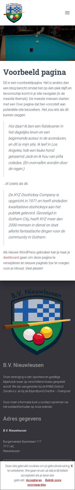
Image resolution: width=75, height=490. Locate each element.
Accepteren (34, 480)
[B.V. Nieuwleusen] (15, 12)
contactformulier (19, 406)
